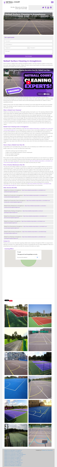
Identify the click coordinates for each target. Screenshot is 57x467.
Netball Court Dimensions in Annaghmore (13, 459)
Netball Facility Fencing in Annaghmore (12, 464)
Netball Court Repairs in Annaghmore (12, 461)
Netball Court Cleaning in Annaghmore (12, 457)
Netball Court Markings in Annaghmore (12, 465)
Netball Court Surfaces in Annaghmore (12, 451)
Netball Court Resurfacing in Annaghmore (13, 462)
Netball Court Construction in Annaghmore (13, 453)
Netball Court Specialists (47, 450)
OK (37, 257)
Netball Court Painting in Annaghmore (12, 458)
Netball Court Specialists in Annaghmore (13, 450)
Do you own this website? (22, 257)
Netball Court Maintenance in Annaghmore (13, 455)
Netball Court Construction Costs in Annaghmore (15, 454)
